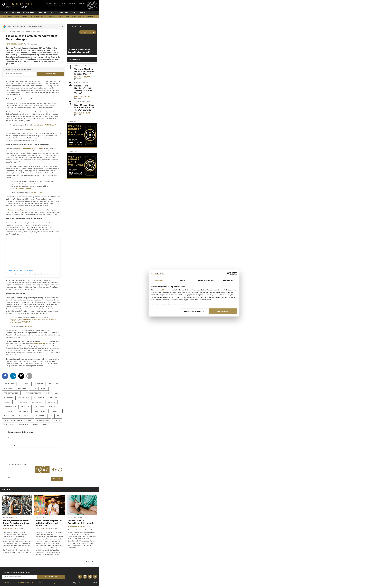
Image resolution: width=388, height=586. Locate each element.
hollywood (9, 388)
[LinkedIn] (95, 577)
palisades (22, 388)
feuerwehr (53, 397)
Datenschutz (46, 583)
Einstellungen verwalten (192, 311)
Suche (73, 3)
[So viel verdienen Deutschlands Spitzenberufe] (82, 505)
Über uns (53, 13)
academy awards (40, 425)
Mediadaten (63, 13)
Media (10, 16)
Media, (10, 528)
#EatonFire (52, 320)
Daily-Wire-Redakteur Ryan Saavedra (30, 148)
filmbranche (9, 425)
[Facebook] (80, 577)
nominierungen (43, 420)
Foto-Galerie (15, 13)
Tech (30, 16)
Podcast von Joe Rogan (16, 210)
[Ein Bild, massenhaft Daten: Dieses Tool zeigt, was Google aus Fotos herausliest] (17, 505)
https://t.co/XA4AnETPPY (19, 320)
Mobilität (44, 16)
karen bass (8, 397)
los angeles (9, 384)
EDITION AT (83, 13)
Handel (24, 16)
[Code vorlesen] (53, 469)
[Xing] (90, 577)
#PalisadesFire (43, 320)
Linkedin (74, 13)
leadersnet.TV (42, 13)
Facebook (82, 3)
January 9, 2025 (27, 326)
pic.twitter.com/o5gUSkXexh (20, 188)
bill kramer (23, 425)
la (19, 384)
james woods (9, 416)
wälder (52, 406)
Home (5, 13)
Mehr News (6, 489)
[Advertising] (82, 135)
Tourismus (52, 16)
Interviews (81, 16)
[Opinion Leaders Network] (92, 5)
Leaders (73, 16)
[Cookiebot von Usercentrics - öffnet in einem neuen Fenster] (228, 273)
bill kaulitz (24, 411)
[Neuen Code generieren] (60, 469)
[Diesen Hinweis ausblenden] (62, 26)
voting (57, 420)
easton (33, 388)
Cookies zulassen (223, 311)
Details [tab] (182, 280)
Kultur (47, 528)
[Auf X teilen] (21, 376)
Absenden (57, 479)
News (4, 16)
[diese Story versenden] (29, 376)
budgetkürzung (21, 402)
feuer (27, 384)
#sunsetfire (33, 320)
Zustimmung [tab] (159, 280)
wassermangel (24, 397)
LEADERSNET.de (7, 583)
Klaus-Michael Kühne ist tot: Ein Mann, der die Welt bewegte (84, 107)
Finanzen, (76, 526)
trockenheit (39, 397)
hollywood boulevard (32, 393)
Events (67, 16)
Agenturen (17, 16)
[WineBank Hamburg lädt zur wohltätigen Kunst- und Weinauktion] (49, 505)
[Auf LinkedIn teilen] (13, 376)
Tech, (81, 77)
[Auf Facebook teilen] (5, 376)
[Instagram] (85, 577)
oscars (29, 420)
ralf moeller (9, 411)
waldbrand (38, 384)
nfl (58, 416)
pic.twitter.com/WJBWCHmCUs (45, 125)
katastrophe (53, 384)
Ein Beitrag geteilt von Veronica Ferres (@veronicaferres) (33, 274)
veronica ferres (40, 411)
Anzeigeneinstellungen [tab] (205, 280)
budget (7, 402)
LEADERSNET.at (20, 583)
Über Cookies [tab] (228, 280)
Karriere (60, 16)
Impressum (56, 583)
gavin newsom (10, 406)
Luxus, (81, 96)
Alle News (86, 561)
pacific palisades (11, 393)
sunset (43, 388)
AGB (39, 583)
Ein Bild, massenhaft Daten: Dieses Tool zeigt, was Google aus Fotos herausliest (17, 523)
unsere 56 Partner (163, 290)
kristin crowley (52, 393)
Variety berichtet (39, 343)
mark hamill (24, 416)
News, (8, 44)
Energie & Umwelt (17, 44)
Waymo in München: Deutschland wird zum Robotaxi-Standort (84, 71)
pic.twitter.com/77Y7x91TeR (20, 322)
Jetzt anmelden (50, 73)
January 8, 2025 (34, 129)
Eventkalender (28, 13)
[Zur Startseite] (17, 5)
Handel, (82, 113)
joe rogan (25, 406)
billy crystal (39, 416)
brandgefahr (39, 406)
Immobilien (89, 16)
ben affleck (55, 411)
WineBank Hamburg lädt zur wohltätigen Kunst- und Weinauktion (48, 523)
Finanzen (36, 16)
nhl (51, 416)
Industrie (88, 113)
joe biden (51, 402)
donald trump (37, 402)
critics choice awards (13, 420)
